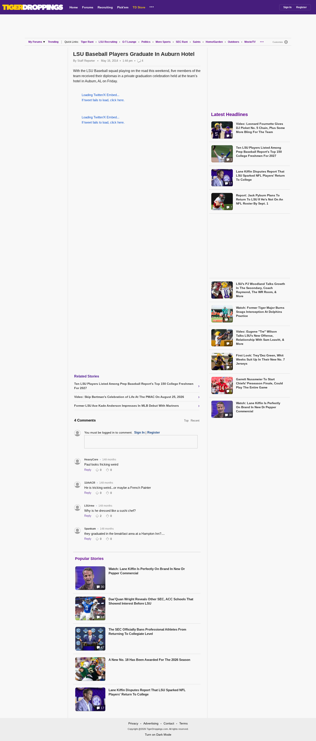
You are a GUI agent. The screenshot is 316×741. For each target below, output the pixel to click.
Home (73, 7)
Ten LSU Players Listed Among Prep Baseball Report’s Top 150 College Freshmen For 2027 (259, 151)
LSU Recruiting (108, 41)
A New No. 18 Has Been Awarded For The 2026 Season (149, 660)
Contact (169, 723)
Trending (53, 41)
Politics (145, 41)
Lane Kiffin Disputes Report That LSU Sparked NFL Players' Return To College (147, 692)
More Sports (163, 41)
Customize (278, 42)
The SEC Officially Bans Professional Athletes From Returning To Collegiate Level (147, 632)
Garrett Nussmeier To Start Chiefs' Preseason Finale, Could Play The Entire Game (259, 383)
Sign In (287, 7)
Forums (87, 7)
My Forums (35, 41)
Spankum (90, 528)
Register (301, 7)
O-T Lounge (129, 41)
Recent (195, 420)
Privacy (133, 723)
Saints (197, 41)
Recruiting (105, 7)
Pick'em (122, 7)
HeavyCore (91, 459)
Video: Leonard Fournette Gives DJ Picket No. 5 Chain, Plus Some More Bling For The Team (260, 128)
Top (186, 420)
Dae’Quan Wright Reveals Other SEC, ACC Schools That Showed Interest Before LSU (151, 601)
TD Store (139, 7)
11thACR (89, 482)
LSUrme (89, 505)
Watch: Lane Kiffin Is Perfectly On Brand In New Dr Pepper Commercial (147, 571)
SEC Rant (182, 41)
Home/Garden (214, 41)
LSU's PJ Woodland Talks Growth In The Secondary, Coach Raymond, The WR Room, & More (260, 290)
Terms (183, 723)
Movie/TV (250, 41)
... (151, 6)
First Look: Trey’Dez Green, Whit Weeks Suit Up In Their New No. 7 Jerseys (260, 359)
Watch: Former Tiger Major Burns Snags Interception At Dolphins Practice (260, 312)
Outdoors (233, 41)
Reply (87, 469)
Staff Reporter (86, 60)
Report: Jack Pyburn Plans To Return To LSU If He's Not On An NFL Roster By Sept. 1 (259, 199)
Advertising (150, 723)
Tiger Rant (87, 41)
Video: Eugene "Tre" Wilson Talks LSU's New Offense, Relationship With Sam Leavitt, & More (260, 337)
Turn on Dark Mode (158, 734)
